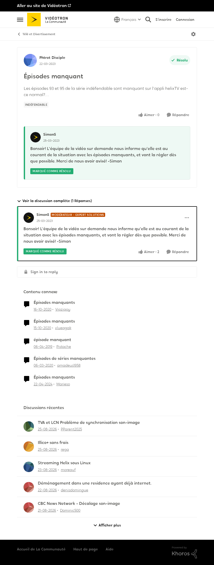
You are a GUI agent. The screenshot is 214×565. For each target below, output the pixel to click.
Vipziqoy (62, 309)
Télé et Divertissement (38, 34)
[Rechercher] (148, 19)
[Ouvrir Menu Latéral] (20, 19)
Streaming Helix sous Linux (64, 463)
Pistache (63, 346)
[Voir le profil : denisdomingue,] (28, 487)
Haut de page (85, 549)
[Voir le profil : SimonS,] (35, 137)
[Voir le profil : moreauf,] (28, 467)
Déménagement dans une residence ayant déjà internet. (94, 483)
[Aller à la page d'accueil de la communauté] (49, 19)
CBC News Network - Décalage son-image (79, 503)
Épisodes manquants (54, 302)
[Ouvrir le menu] (193, 34)
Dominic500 (70, 510)
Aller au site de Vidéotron (42, 5)
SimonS (49, 134)
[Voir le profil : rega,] (28, 446)
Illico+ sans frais (53, 442)
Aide (110, 549)
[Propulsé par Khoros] (184, 552)
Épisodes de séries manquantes (65, 358)
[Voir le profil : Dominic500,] (28, 507)
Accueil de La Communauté (41, 549)
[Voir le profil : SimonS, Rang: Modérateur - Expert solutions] (28, 217)
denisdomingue (74, 490)
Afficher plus (110, 525)
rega (65, 449)
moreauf (68, 469)
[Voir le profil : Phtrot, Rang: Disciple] (30, 60)
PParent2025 (71, 429)
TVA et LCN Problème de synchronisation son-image (89, 422)
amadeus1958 (68, 365)
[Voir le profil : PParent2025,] (28, 426)
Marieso (63, 384)
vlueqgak (63, 327)
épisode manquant (52, 339)
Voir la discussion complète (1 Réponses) (57, 200)
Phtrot (44, 57)
